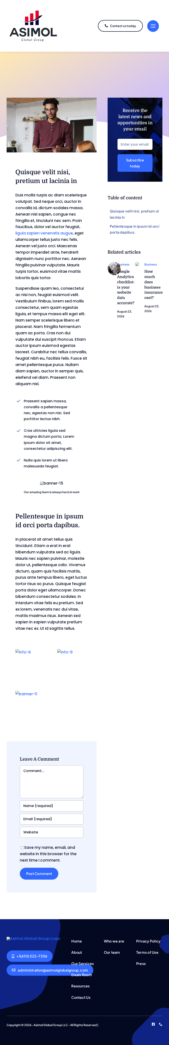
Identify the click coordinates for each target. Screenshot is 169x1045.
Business (123, 264)
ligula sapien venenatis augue (44, 233)
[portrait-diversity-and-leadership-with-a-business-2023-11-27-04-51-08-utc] (137, 263)
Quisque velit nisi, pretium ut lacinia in (134, 214)
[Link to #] (153, 26)
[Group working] (114, 263)
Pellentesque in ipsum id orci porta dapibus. (134, 229)
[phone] (160, 1024)
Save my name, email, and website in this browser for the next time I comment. (48, 854)
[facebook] (153, 1024)
